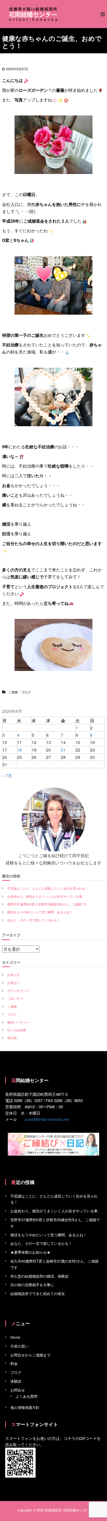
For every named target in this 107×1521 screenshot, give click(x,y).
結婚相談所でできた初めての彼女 (37, 1293)
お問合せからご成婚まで (30, 1354)
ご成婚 (13, 692)
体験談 (15, 1381)
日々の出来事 (16, 1030)
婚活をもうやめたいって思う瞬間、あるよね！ (40, 912)
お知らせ (13, 974)
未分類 (12, 1037)
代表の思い (19, 1346)
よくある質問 (26, 1396)
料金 (14, 1363)
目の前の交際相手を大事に (32, 1284)
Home (15, 1337)
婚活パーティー (18, 1022)
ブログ (26, 692)
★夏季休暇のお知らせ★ (30, 1252)
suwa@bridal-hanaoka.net (47, 1119)
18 (19, 750)
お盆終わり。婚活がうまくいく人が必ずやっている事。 (46, 896)
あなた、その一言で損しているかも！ (33, 920)
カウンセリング (18, 990)
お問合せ (17, 1390)
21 (63, 750)
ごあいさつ (15, 998)
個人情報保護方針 (24, 1407)
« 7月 (7, 776)
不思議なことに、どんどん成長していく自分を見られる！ (47, 888)
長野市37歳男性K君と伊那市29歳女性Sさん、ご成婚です (47, 904)
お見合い (13, 982)
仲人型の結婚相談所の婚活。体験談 (39, 1276)
